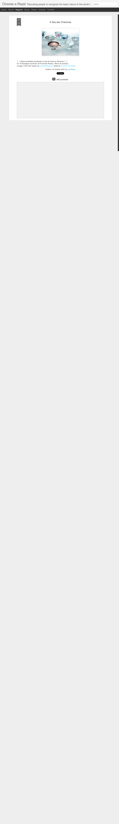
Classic (3, 9)
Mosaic (27, 9)
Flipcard (11, 9)
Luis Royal (71, 69)
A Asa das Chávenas (60, 22)
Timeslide (50, 9)
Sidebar (34, 9)
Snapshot (42, 9)
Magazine (19, 9)
